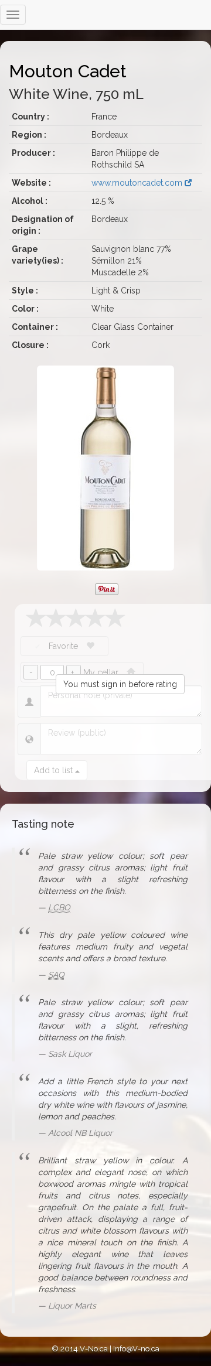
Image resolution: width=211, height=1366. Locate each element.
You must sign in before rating (120, 684)
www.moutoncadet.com (138, 182)
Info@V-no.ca (136, 1348)
